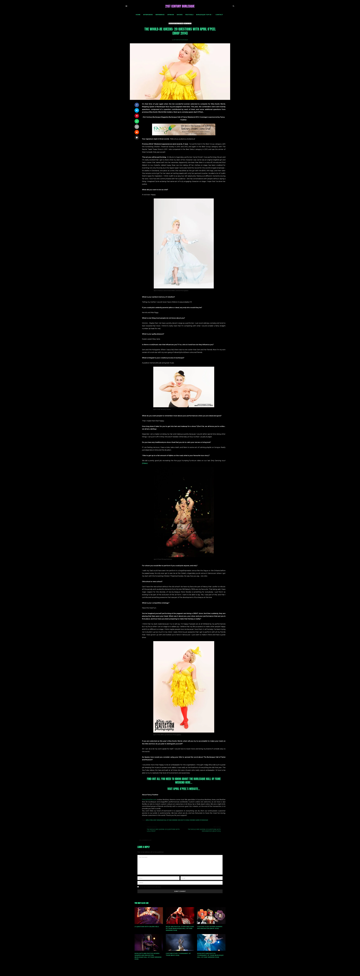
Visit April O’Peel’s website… (183, 789)
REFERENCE (160, 14)
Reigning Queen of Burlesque (199, 820)
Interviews (148, 14)
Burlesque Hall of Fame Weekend (167, 820)
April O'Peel (149, 820)
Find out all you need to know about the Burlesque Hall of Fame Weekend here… (184, 781)
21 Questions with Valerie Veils (147, 926)
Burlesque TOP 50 (203, 14)
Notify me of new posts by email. (150, 887)
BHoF (155, 820)
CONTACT (219, 14)
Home (138, 14)
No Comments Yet (145, 840)
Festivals (189, 14)
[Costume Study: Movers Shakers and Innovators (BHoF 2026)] (211, 915)
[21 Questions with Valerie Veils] (149, 915)
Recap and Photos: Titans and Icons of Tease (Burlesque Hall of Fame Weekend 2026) (180, 928)
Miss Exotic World (184, 820)
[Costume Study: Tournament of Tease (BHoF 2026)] (180, 942)
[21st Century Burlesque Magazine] (180, 6)
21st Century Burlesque (181, 39)
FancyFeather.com (149, 799)
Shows (180, 14)
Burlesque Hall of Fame (176, 23)
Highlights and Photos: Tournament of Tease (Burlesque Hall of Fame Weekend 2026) (210, 955)
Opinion (170, 14)
